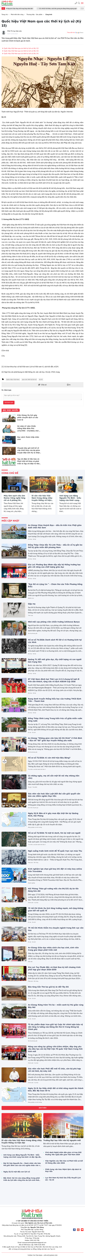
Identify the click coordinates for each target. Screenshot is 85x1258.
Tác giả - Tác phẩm (32, 787)
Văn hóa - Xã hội (32, 539)
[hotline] (76, 3)
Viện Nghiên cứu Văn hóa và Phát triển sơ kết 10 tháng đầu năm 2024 (64, 1162)
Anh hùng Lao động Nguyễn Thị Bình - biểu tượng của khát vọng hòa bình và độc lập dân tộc (70, 498)
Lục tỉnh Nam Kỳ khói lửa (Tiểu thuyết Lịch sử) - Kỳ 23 (63, 1179)
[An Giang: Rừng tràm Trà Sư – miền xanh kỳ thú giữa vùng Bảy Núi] (14, 1011)
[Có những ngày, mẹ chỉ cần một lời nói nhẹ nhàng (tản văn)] (14, 781)
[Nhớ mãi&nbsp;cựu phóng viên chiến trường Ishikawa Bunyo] (14, 628)
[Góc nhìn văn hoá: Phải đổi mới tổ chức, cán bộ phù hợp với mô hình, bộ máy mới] (14, 1074)
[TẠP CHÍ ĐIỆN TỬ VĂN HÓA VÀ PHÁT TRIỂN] (9, 3)
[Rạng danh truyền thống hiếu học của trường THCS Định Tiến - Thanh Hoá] (14, 705)
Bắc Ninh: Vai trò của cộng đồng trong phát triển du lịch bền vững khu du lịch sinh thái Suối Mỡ (21, 1179)
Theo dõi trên (71, 32)
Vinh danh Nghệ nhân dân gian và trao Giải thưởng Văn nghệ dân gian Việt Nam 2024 (63, 1153)
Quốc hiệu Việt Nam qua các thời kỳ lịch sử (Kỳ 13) (27, 51)
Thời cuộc (30, 615)
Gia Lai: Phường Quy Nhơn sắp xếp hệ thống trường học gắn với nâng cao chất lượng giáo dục (54, 565)
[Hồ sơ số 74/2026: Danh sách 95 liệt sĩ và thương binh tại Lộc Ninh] (14, 646)
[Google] (78, 1229)
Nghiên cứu (31, 598)
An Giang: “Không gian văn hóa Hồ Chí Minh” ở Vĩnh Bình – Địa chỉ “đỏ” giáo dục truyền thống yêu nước (55, 739)
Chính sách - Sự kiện (33, 902)
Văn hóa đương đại (32, 633)
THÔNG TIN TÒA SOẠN (35, 1255)
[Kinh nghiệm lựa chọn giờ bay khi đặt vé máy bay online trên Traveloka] (14, 875)
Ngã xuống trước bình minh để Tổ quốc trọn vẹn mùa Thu (55, 851)
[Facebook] (74, 1229)
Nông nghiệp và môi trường (35, 827)
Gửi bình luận (9, 402)
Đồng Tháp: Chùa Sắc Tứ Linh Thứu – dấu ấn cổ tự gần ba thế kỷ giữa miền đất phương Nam (55, 546)
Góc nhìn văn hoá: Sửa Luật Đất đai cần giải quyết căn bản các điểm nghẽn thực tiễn (54, 794)
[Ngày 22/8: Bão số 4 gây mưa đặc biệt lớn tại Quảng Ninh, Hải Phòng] (14, 819)
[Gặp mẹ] (14, 610)
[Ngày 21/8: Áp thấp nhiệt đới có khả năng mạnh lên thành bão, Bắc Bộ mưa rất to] (14, 1094)
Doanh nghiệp (31, 883)
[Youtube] (82, 1229)
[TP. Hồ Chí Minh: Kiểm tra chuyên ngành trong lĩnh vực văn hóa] (14, 934)
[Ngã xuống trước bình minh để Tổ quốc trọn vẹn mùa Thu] (14, 857)
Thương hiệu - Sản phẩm (9, 490)
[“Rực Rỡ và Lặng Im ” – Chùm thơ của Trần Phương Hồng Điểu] (14, 590)
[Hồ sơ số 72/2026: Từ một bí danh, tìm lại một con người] (14, 839)
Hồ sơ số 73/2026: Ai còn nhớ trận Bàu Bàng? (49, 758)
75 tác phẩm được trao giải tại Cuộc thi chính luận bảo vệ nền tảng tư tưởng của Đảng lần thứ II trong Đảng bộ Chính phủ (55, 1026)
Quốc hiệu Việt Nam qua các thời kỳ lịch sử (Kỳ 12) (21, 48)
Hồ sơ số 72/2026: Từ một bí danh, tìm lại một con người (54, 833)
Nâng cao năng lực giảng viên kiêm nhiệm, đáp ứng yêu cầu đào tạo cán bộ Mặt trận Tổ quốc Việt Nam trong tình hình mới (55, 1049)
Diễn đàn (30, 961)
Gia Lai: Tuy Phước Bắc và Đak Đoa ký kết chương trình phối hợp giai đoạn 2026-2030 (54, 968)
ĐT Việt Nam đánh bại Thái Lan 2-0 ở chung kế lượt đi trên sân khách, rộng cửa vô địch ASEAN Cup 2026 (53, 680)
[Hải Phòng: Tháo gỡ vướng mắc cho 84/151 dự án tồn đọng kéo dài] (14, 894)
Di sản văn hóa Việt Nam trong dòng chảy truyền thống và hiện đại (42, 498)
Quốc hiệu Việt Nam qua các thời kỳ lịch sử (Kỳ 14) (21, 53)
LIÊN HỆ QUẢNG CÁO (50, 1255)
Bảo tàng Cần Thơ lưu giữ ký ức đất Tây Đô (48, 987)
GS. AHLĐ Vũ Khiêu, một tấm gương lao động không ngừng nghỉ (44, 8)
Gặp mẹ (31, 604)
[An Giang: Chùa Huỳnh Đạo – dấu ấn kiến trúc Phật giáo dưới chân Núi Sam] (14, 531)
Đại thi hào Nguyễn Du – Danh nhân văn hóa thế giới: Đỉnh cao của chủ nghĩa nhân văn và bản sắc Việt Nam (22, 1164)
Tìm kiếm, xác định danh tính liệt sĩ (37, 769)
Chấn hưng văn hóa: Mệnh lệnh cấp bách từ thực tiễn (63, 1170)
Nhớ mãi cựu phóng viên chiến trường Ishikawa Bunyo (54, 622)
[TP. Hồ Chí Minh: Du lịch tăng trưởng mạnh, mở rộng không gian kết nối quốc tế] (14, 914)
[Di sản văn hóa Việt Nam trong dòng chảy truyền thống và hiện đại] (43, 484)
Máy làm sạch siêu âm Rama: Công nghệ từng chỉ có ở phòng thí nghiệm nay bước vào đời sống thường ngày (14, 498)
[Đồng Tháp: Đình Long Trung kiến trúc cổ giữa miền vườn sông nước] (14, 724)
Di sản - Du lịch (32, 732)
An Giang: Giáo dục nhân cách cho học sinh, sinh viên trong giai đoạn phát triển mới (53, 948)
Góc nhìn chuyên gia (33, 807)
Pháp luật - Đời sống (33, 862)
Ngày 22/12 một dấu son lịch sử (16, 1172)
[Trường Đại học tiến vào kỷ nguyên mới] (63, 1125)
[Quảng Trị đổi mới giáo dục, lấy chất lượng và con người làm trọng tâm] (14, 665)
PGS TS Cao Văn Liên (14, 31)
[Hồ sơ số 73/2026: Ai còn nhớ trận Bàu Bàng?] (14, 764)
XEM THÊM (42, 1108)
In (69, 385)
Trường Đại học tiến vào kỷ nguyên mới (62, 1140)
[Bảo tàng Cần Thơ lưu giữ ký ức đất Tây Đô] (14, 993)
